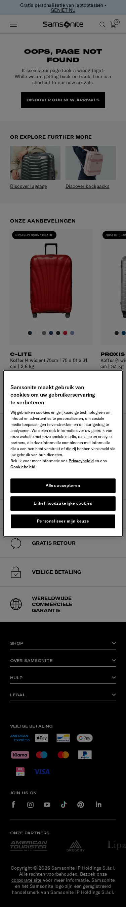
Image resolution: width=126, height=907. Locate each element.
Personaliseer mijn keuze (63, 521)
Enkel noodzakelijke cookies (63, 503)
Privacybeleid (81, 460)
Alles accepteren (63, 485)
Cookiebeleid (22, 466)
